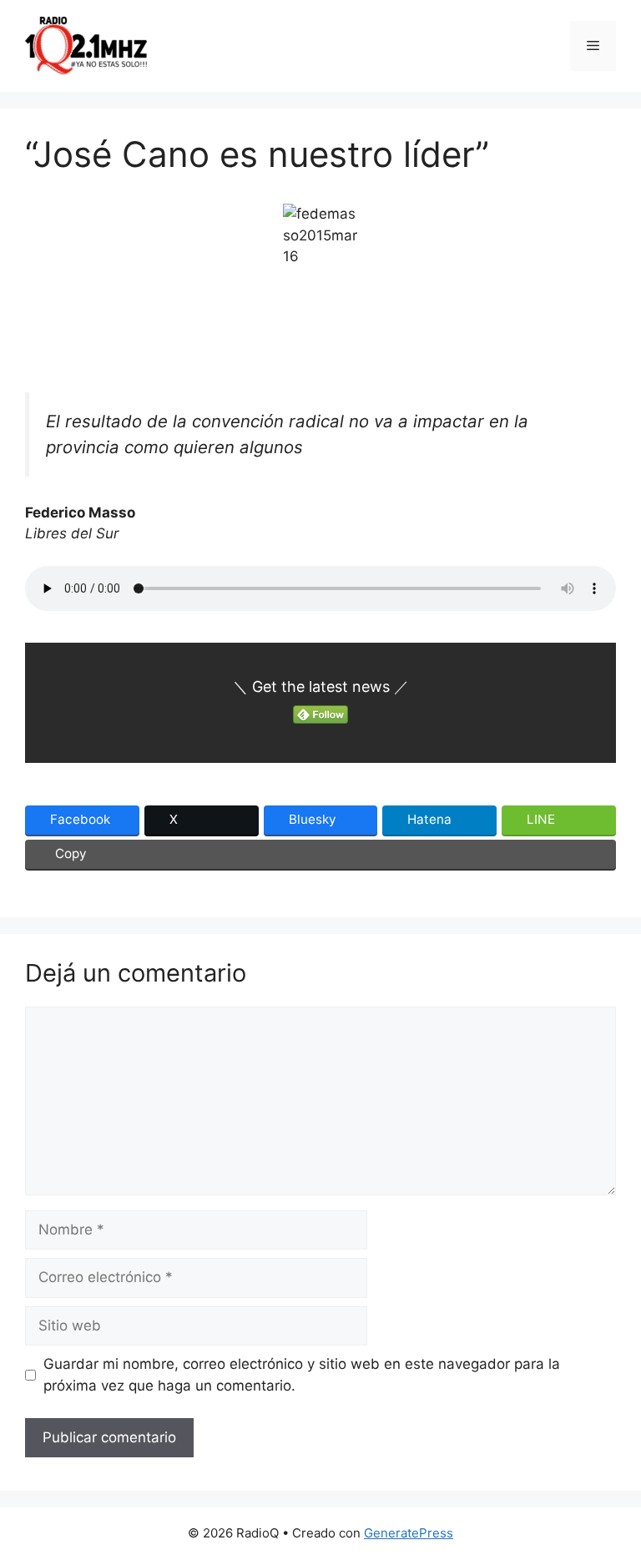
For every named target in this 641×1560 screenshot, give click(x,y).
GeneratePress (408, 1533)
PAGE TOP (611, 1498)
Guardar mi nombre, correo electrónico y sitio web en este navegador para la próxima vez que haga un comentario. (301, 1375)
